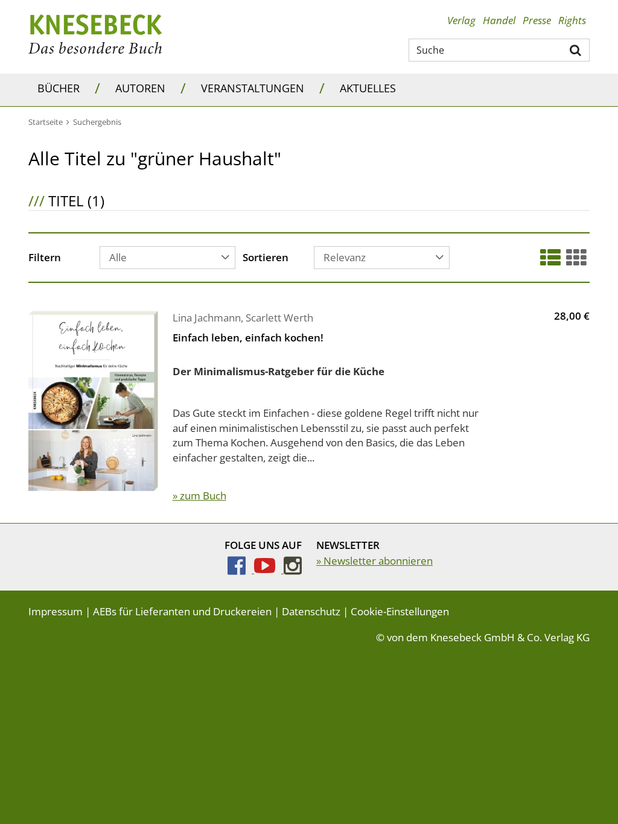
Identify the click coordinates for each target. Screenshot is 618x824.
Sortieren (265, 258)
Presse (537, 20)
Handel (499, 20)
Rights (572, 20)
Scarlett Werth (279, 318)
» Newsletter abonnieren (374, 561)
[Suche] (576, 49)
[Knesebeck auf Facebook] (241, 569)
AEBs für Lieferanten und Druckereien (182, 611)
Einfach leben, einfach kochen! (248, 337)
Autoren (140, 88)
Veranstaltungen (252, 88)
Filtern (44, 258)
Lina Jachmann (207, 318)
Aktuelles (368, 88)
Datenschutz (311, 611)
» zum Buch (199, 495)
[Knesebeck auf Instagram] (293, 569)
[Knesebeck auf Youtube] (269, 569)
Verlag (461, 20)
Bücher (58, 88)
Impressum (55, 611)
